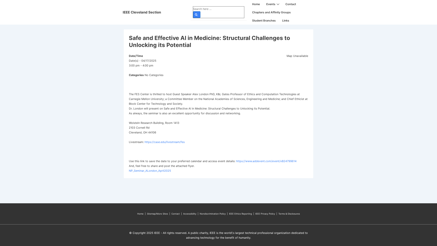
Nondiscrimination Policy (213, 213)
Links (285, 20)
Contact (290, 4)
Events (270, 4)
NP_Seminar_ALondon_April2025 (150, 170)
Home (256, 4)
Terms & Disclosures (289, 213)
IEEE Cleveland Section (142, 12)
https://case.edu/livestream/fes (165, 142)
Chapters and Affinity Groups (271, 12)
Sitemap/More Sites (157, 213)
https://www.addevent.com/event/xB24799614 (266, 161)
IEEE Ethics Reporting (240, 213)
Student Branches (264, 20)
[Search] (196, 14)
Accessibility (189, 213)
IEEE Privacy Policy (265, 213)
